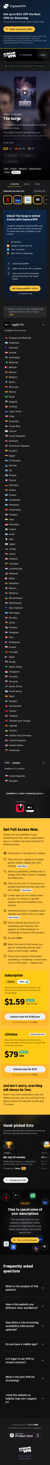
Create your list (18, 1180)
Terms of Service (25, 1456)
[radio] (11, 982)
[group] (17, 982)
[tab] (15, 184)
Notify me (12, 161)
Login (43, 54)
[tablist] (25, 184)
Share (14, 172)
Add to (28, 155)
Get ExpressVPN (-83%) (25, 288)
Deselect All (39, 191)
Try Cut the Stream (27, 1240)
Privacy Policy (25, 1458)
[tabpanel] (25, 502)
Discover (27, 54)
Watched (12, 155)
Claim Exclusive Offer (21, 29)
